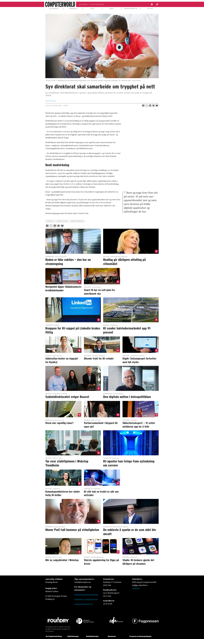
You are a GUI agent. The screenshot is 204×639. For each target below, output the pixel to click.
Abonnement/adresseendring (86, 594)
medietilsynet (62, 221)
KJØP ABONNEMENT (97, 4)
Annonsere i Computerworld (86, 599)
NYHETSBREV (83, 4)
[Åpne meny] (151, 4)
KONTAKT (150, 8)
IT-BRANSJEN (73, 8)
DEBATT (111, 8)
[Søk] (157, 4)
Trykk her (136, 588)
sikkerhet (50, 221)
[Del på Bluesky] (156, 105)
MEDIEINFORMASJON (130, 8)
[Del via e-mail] (153, 105)
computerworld (77, 221)
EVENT (92, 8)
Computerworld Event (83, 604)
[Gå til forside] (60, 4)
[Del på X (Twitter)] (146, 105)
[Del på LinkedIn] (150, 105)
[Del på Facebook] (143, 105)
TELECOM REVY (54, 8)
